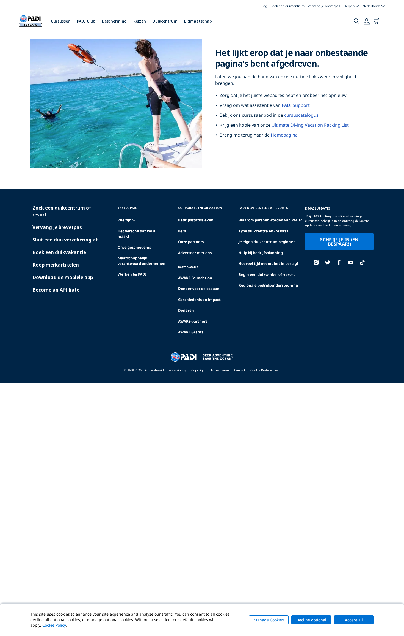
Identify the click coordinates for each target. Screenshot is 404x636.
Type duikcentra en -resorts (263, 231)
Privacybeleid (154, 370)
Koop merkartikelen (55, 265)
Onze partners (191, 241)
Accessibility (177, 370)
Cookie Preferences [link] (264, 370)
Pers (182, 231)
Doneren (186, 310)
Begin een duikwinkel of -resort (267, 274)
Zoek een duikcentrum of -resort (63, 211)
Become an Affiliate (55, 290)
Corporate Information (200, 208)
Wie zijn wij (128, 220)
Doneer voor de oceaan (199, 288)
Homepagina (284, 135)
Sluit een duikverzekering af (65, 240)
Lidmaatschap (198, 21)
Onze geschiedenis (134, 247)
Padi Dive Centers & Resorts (263, 208)
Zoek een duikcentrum (287, 6)
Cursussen (60, 21)
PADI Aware (188, 267)
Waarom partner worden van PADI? (270, 220)
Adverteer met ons (195, 252)
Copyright (198, 370)
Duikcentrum (165, 21)
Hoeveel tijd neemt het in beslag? (268, 263)
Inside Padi (128, 208)
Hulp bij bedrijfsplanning (261, 252)
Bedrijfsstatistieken (196, 220)
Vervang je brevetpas (324, 6)
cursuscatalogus (301, 115)
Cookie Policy (54, 625)
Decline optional (311, 620)
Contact (239, 370)
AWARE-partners (192, 321)
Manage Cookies (269, 620)
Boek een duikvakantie (59, 252)
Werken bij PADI (132, 274)
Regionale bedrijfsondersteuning (268, 285)
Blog (263, 6)
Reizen (139, 21)
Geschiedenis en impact (199, 299)
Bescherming (114, 21)
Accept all (354, 620)
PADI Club (86, 21)
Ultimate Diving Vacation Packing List (310, 125)
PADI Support (296, 105)
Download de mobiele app (62, 277)
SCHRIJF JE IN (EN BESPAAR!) (339, 242)
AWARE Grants (190, 332)
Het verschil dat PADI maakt (136, 234)
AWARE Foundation (195, 277)
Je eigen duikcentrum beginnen (267, 241)
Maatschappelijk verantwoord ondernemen (141, 261)
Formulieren (220, 370)
